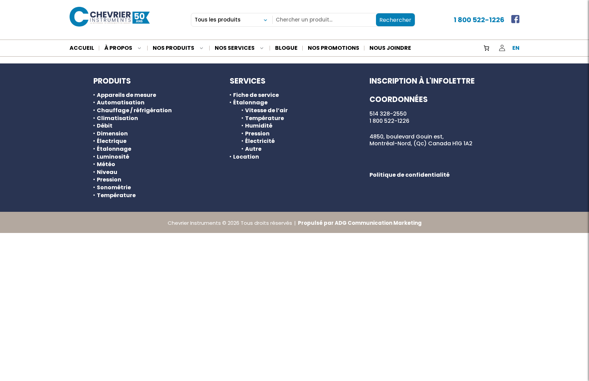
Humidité (258, 126)
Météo (106, 164)
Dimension (112, 134)
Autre (253, 149)
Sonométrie (114, 188)
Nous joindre (390, 48)
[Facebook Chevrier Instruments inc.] (515, 20)
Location (246, 157)
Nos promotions (333, 48)
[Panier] (486, 48)
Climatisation (117, 118)
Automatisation (121, 103)
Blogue (286, 48)
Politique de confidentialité (409, 175)
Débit (104, 126)
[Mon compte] (502, 48)
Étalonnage (114, 149)
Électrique (111, 141)
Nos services (235, 48)
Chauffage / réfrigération (134, 110)
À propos (118, 48)
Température (116, 195)
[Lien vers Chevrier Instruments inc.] (110, 17)
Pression (109, 180)
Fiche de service (256, 95)
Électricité (260, 141)
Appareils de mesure (126, 95)
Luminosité (113, 157)
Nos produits (173, 48)
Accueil (82, 48)
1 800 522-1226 (479, 20)
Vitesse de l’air (266, 110)
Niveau (107, 172)
